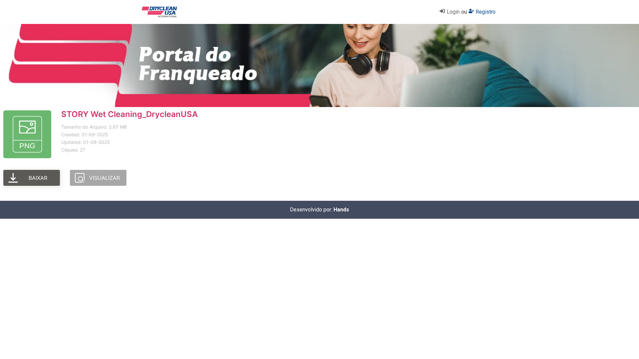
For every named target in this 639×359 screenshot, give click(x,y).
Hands (341, 209)
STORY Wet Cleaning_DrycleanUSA (129, 114)
